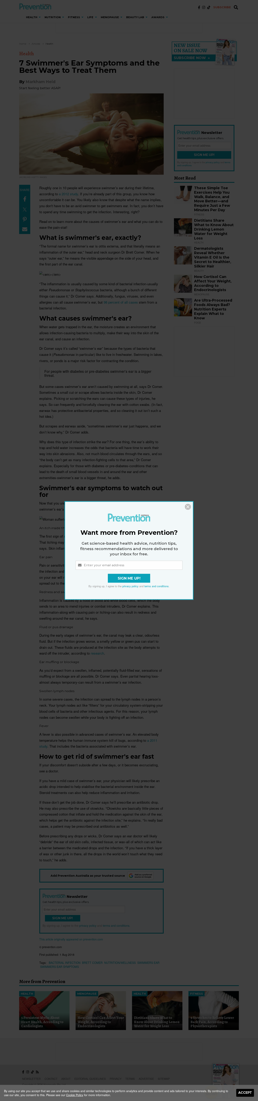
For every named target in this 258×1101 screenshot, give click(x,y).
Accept (245, 1093)
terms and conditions (156, 586)
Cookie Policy (74, 1095)
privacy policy (130, 586)
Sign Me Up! (129, 578)
